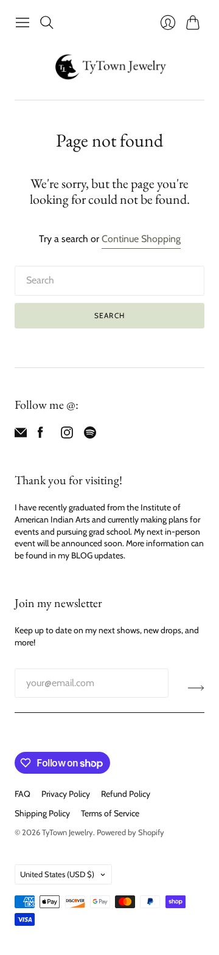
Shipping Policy (42, 813)
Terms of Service (110, 813)
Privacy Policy (65, 793)
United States (57, 874)
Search (109, 315)
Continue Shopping (141, 239)
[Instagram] (67, 435)
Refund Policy (125, 793)
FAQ (22, 793)
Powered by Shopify (130, 832)
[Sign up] (196, 688)
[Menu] (22, 22)
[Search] (46, 22)
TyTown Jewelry (67, 832)
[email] (21, 435)
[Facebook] (40, 435)
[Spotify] (90, 435)
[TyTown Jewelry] (109, 67)
